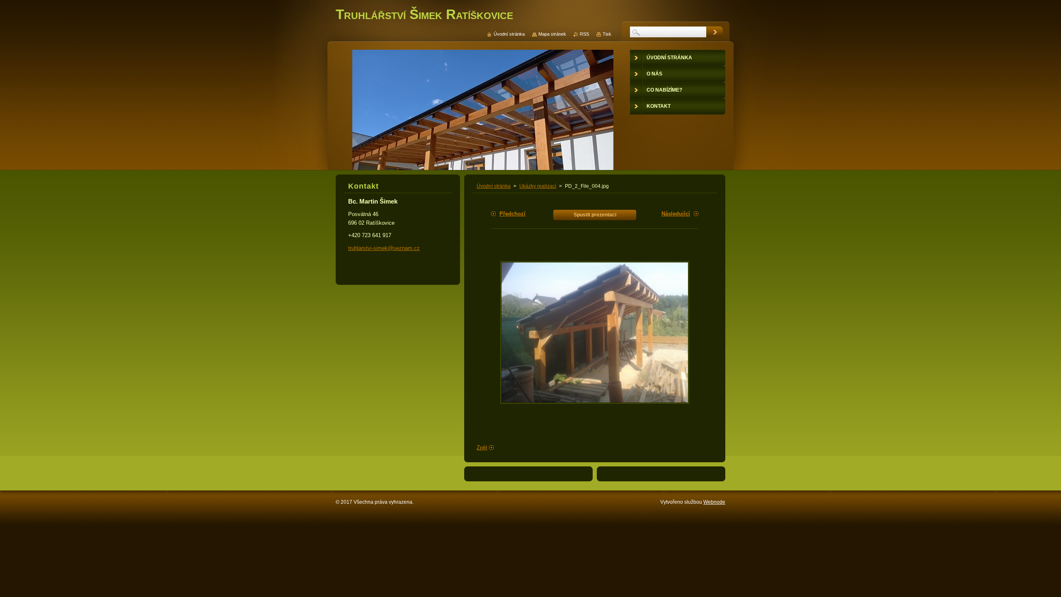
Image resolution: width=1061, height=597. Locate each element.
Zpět (482, 447)
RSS (584, 34)
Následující (675, 214)
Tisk (607, 34)
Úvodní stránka (494, 186)
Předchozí (512, 214)
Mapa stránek (552, 34)
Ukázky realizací (537, 186)
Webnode (714, 502)
